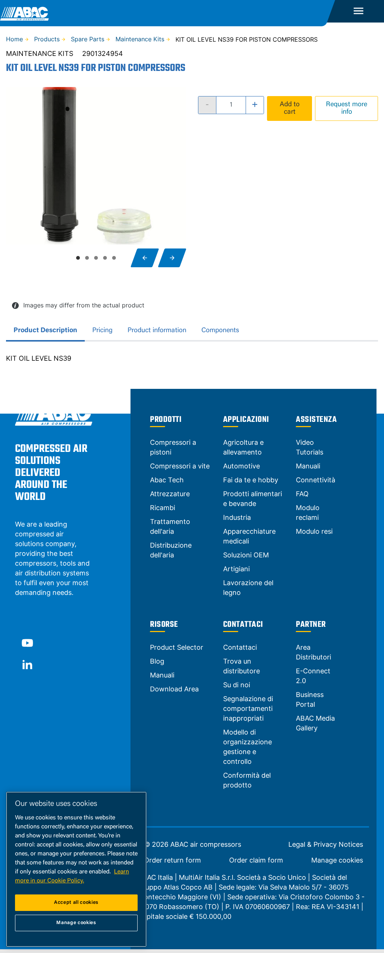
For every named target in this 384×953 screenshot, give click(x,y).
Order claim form (256, 860)
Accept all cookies (76, 902)
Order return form (172, 860)
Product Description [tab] (45, 330)
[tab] (78, 258)
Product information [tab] (157, 330)
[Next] (172, 257)
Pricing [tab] (102, 330)
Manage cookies (337, 860)
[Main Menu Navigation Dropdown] (358, 11)
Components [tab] (220, 330)
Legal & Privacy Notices (325, 844)
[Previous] (144, 257)
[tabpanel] (192, 358)
